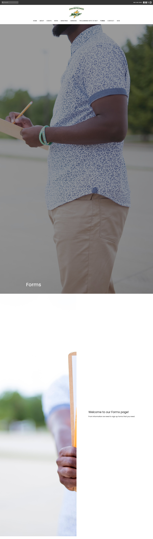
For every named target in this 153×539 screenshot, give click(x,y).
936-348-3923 (137, 2)
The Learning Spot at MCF (88, 21)
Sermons (73, 21)
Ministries (64, 21)
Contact (110, 21)
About (42, 21)
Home (35, 21)
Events (49, 21)
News (56, 21)
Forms (102, 21)
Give (118, 21)
